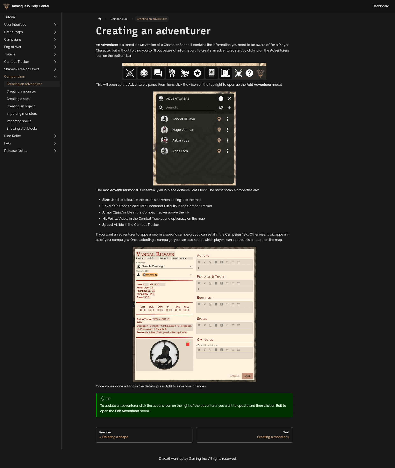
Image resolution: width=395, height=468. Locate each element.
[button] (31, 24)
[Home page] (100, 19)
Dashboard (380, 6)
